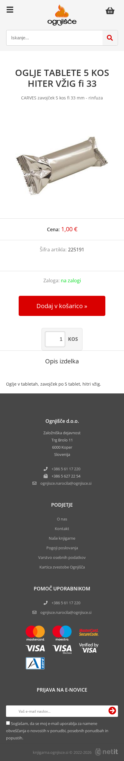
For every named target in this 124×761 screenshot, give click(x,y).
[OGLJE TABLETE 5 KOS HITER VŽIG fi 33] (62, 165)
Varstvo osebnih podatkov (62, 557)
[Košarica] (112, 10)
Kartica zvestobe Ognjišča (62, 567)
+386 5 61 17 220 (65, 468)
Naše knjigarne (62, 538)
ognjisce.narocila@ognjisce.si (65, 612)
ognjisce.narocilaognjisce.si (65, 483)
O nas (62, 519)
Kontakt (62, 528)
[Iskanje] (109, 37)
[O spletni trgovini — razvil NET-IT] (106, 752)
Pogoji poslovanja (62, 547)
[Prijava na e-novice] (112, 711)
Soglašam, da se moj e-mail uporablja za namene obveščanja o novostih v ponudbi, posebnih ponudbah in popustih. (57, 731)
